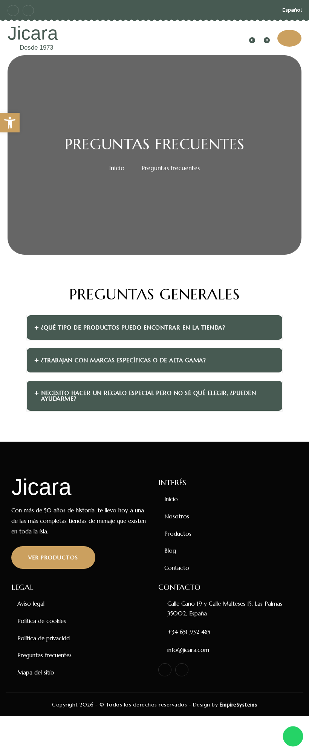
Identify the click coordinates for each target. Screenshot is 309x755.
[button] (10, 122)
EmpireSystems (238, 704)
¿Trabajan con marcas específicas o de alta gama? (123, 360)
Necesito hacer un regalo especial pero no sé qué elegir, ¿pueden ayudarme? (148, 395)
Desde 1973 (36, 47)
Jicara (33, 33)
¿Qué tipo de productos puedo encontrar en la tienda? (133, 327)
